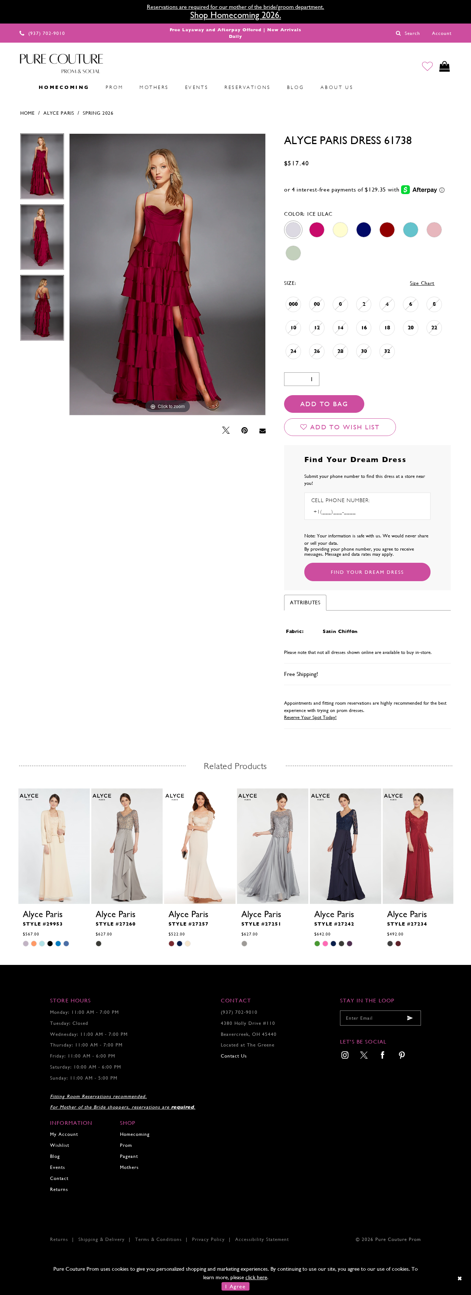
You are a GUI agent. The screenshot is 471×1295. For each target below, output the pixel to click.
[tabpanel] (42, 168)
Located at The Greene (248, 1045)
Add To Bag (324, 404)
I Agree (235, 1286)
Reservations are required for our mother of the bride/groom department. (235, 6)
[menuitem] (22, 87)
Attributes (305, 602)
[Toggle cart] (445, 66)
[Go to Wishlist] (427, 66)
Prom (126, 1145)
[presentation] (54, 846)
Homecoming (135, 1134)
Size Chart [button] (422, 283)
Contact (59, 1178)
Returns (59, 1189)
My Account (64, 1134)
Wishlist (59, 1145)
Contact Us (234, 1056)
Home (27, 113)
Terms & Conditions (158, 1239)
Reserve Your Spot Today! (310, 717)
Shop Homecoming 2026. (235, 15)
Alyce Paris (58, 113)
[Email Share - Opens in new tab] (262, 430)
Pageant (129, 1156)
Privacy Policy (208, 1239)
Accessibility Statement (262, 1239)
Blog (55, 1156)
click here (256, 1277)
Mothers (129, 1167)
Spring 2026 (98, 113)
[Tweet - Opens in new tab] (226, 431)
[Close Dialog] (460, 1278)
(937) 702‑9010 (239, 1012)
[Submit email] (410, 1018)
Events (57, 1167)
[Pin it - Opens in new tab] (244, 430)
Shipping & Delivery (101, 1239)
